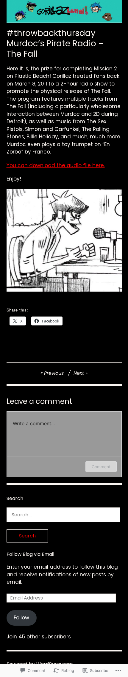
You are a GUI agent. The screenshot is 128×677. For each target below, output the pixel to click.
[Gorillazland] (64, 11)
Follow (21, 617)
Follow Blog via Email (30, 554)
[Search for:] (63, 514)
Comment (101, 466)
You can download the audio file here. (56, 165)
